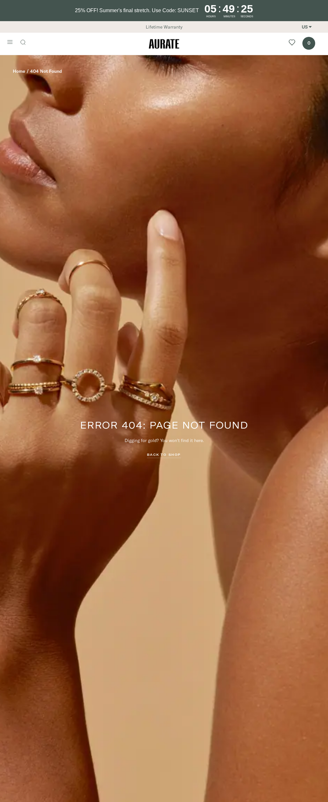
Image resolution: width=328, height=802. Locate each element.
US (305, 27)
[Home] (164, 43)
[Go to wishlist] (292, 44)
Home (19, 71)
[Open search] (26, 43)
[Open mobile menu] (10, 43)
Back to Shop (164, 454)
